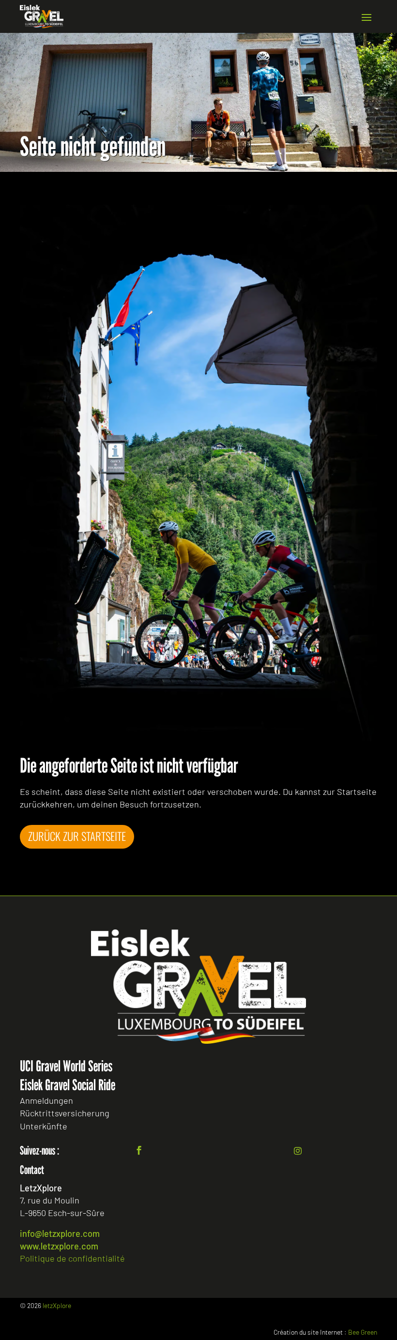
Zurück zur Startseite (77, 836)
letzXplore (57, 1305)
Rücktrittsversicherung (64, 1113)
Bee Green (362, 1332)
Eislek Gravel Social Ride (67, 1084)
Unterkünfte (43, 1126)
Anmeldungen (46, 1100)
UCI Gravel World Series (66, 1065)
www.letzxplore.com (59, 1246)
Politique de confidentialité (72, 1258)
